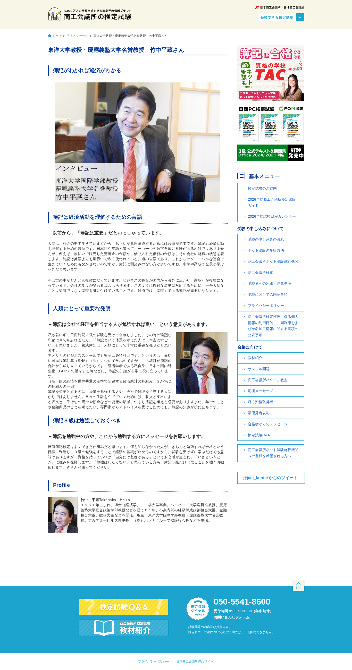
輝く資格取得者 (260, 402)
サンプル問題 (259, 369)
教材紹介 (255, 358)
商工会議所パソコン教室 (268, 380)
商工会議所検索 (260, 272)
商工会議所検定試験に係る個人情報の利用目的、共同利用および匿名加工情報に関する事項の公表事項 (273, 326)
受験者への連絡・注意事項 (269, 283)
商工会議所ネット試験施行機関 (273, 261)
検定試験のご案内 (262, 188)
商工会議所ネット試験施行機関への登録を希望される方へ (273, 453)
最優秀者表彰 (259, 413)
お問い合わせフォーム (232, 617)
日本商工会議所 (279, 7)
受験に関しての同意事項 (268, 294)
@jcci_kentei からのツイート (270, 478)
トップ (56, 35)
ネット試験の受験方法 (266, 250)
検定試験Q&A (259, 435)
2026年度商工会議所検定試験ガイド (272, 202)
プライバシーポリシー (266, 305)
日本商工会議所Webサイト (195, 661)
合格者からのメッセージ (268, 424)
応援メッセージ (77, 36)
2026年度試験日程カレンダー (272, 216)
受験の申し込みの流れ (266, 239)
